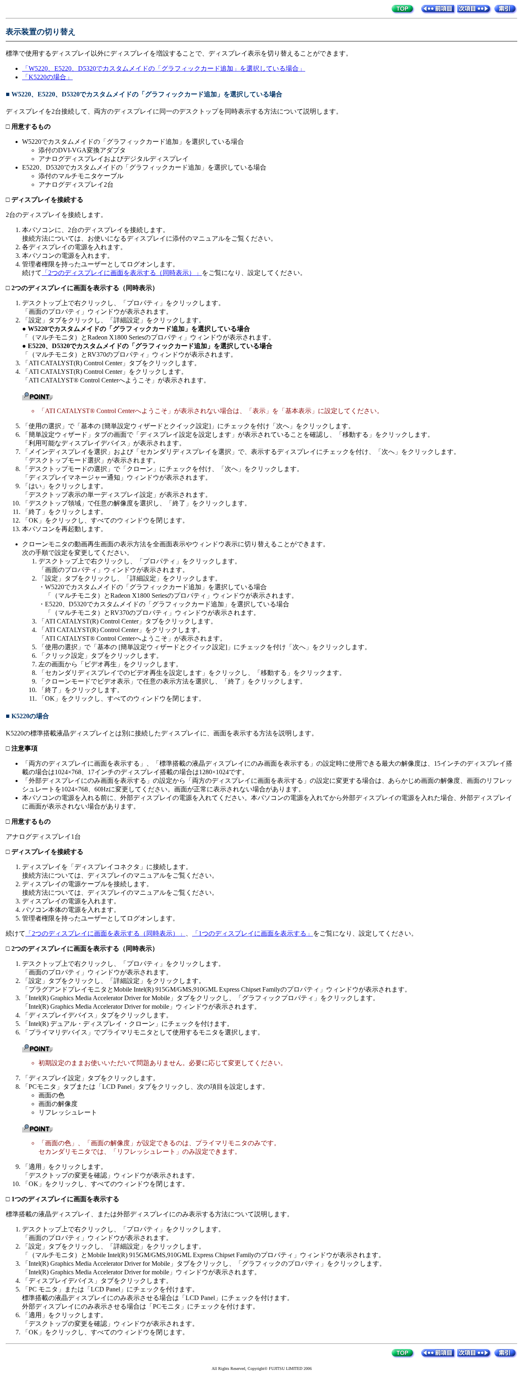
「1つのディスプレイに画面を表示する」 (252, 933)
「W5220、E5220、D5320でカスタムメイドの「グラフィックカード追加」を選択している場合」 (163, 68)
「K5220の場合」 (47, 77)
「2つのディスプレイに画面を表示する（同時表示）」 (122, 272)
